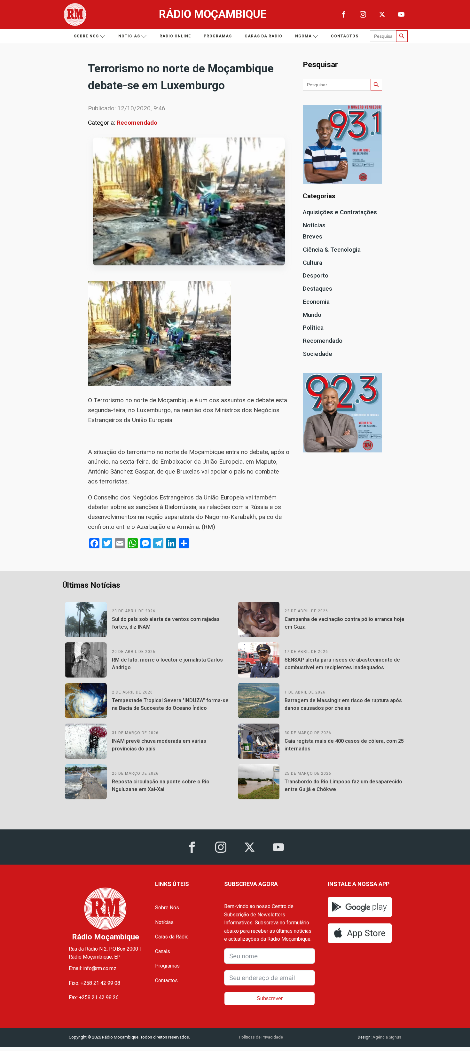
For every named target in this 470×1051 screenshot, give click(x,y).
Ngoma (303, 36)
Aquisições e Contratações (340, 212)
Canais (162, 951)
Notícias (129, 36)
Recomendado (137, 122)
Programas (218, 36)
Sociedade (317, 353)
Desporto (315, 275)
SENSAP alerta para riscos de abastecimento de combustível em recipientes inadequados (342, 664)
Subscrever (270, 998)
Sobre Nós (167, 908)
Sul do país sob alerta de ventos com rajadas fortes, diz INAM (166, 623)
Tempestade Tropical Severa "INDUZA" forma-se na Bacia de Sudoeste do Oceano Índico (170, 704)
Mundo (312, 314)
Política (313, 327)
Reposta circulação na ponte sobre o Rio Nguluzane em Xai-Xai (160, 785)
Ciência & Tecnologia (332, 249)
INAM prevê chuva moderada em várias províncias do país (159, 745)
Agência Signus (386, 1037)
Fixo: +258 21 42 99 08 (94, 983)
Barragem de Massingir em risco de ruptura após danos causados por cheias (343, 704)
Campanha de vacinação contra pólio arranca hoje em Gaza (344, 623)
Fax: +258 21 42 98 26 (94, 997)
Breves (312, 236)
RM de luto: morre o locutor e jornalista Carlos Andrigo (167, 664)
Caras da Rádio (263, 36)
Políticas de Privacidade (261, 1037)
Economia (316, 301)
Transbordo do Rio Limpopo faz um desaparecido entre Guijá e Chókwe (343, 785)
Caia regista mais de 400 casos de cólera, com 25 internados (344, 745)
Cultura (312, 262)
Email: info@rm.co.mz (92, 968)
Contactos (344, 36)
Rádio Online (175, 36)
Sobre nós (86, 36)
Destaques (317, 288)
